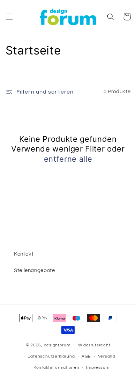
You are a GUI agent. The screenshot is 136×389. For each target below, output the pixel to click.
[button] (9, 17)
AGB (86, 356)
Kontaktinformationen (56, 367)
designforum (57, 345)
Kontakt (23, 254)
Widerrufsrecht (94, 345)
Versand (106, 356)
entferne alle (68, 158)
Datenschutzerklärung (51, 356)
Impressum (97, 367)
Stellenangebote (34, 270)
